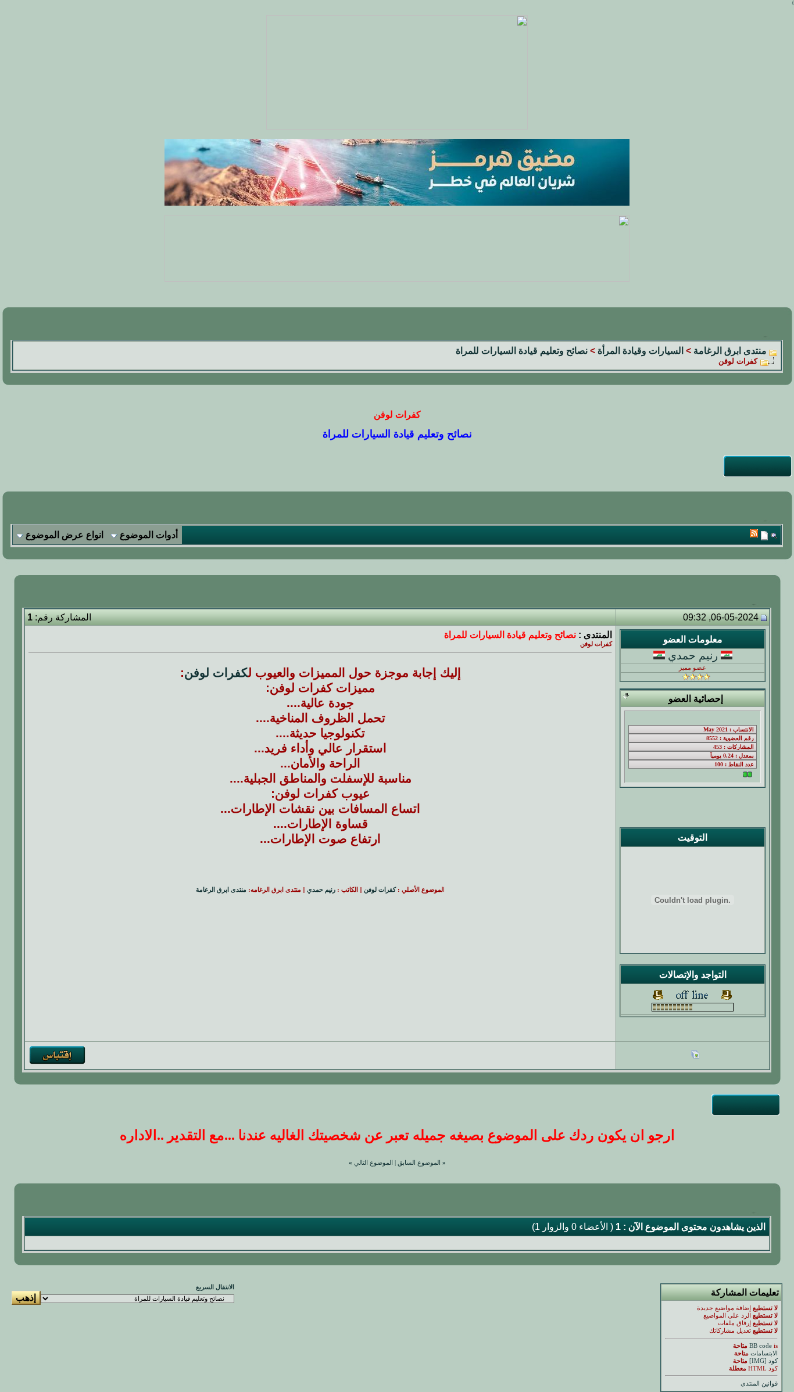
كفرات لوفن (216, 673)
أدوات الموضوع (149, 535)
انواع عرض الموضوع (64, 535)
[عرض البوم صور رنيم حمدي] (695, 1056)
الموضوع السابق (419, 1163)
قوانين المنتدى (759, 1383)
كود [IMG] (763, 1361)
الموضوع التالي (373, 1163)
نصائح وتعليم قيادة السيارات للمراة (522, 351)
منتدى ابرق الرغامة (730, 351)
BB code (760, 1346)
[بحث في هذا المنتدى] (774, 535)
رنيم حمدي (693, 656)
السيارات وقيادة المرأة (641, 351)
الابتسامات (764, 1353)
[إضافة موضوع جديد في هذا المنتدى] (764, 535)
